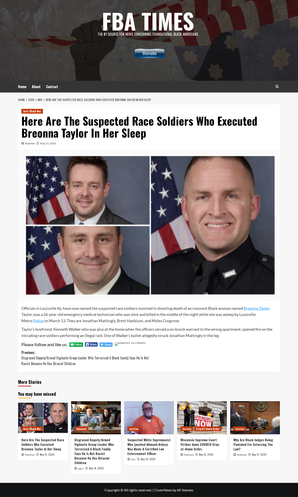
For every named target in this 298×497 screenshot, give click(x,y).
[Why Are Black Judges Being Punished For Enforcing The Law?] (255, 417)
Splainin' (81, 429)
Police (38, 320)
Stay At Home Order (207, 429)
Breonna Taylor (256, 308)
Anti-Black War (32, 111)
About (36, 86)
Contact (52, 86)
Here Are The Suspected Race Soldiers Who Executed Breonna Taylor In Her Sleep (42, 444)
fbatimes (30, 143)
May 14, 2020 (96, 468)
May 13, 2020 (206, 454)
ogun (81, 468)
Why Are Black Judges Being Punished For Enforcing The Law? (253, 444)
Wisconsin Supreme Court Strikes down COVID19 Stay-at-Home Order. (200, 444)
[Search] (277, 86)
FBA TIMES (148, 21)
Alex (133, 459)
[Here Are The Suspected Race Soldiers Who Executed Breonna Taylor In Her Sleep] (43, 417)
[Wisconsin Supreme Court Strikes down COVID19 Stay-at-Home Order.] (202, 417)
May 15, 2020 (48, 143)
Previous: (85, 358)
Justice (133, 429)
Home (22, 86)
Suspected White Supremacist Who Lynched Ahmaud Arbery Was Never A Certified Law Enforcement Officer (149, 446)
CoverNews (163, 490)
